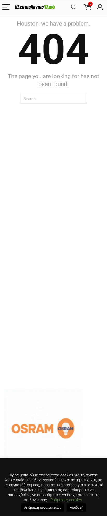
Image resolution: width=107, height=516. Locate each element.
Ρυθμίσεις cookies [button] (66, 499)
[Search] (74, 7)
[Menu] (6, 7)
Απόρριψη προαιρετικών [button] (42, 507)
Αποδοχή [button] (76, 507)
